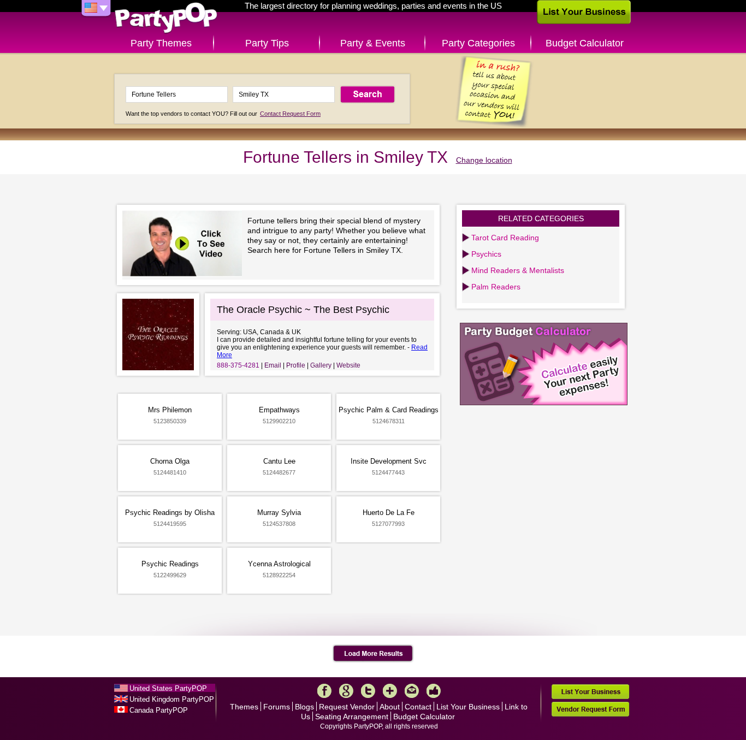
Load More (373, 653)
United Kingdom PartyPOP (171, 699)
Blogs (304, 706)
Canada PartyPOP (158, 710)
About (390, 706)
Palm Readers (495, 286)
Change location (484, 160)
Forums (276, 706)
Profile (295, 365)
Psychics (486, 254)
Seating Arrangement (351, 716)
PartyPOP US (166, 18)
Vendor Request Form (590, 709)
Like (434, 691)
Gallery (320, 365)
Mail (412, 691)
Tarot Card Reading (505, 237)
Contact (418, 706)
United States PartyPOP (168, 688)
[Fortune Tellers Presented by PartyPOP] (184, 245)
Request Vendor (347, 706)
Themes (244, 706)
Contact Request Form (290, 113)
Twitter (368, 691)
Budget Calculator (585, 43)
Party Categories (478, 43)
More (390, 691)
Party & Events (372, 43)
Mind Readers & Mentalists (517, 270)
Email (272, 365)
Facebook (324, 691)
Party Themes (161, 43)
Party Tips (267, 43)
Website (348, 365)
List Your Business (468, 706)
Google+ (346, 691)
